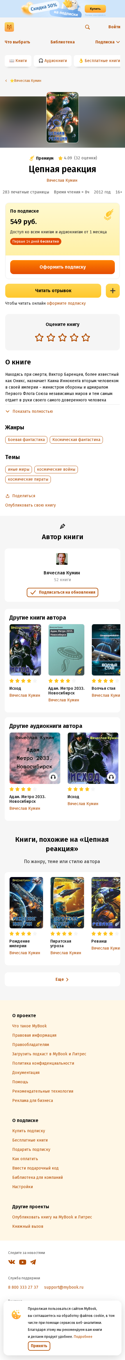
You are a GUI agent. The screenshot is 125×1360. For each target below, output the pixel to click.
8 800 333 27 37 (23, 1287)
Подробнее (83, 1337)
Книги (21, 60)
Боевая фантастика (26, 439)
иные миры (18, 469)
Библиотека (63, 42)
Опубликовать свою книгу (30, 505)
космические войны (56, 469)
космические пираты (28, 479)
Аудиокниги (55, 60)
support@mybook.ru (63, 1287)
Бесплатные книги (102, 60)
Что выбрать (17, 42)
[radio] (39, 337)
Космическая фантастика (76, 439)
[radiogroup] (62, 338)
